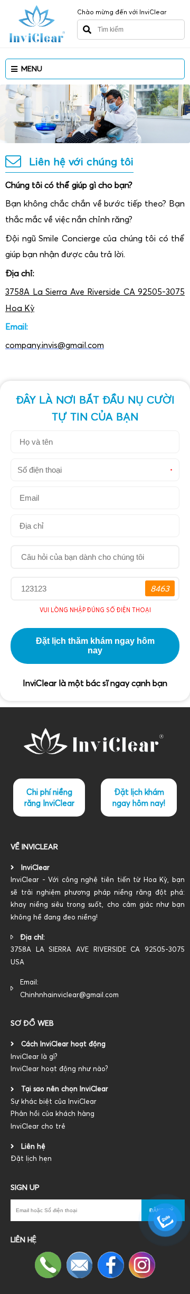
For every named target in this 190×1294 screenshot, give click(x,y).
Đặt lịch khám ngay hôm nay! (138, 797)
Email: (69, 988)
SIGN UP (25, 1187)
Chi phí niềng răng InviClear (49, 797)
